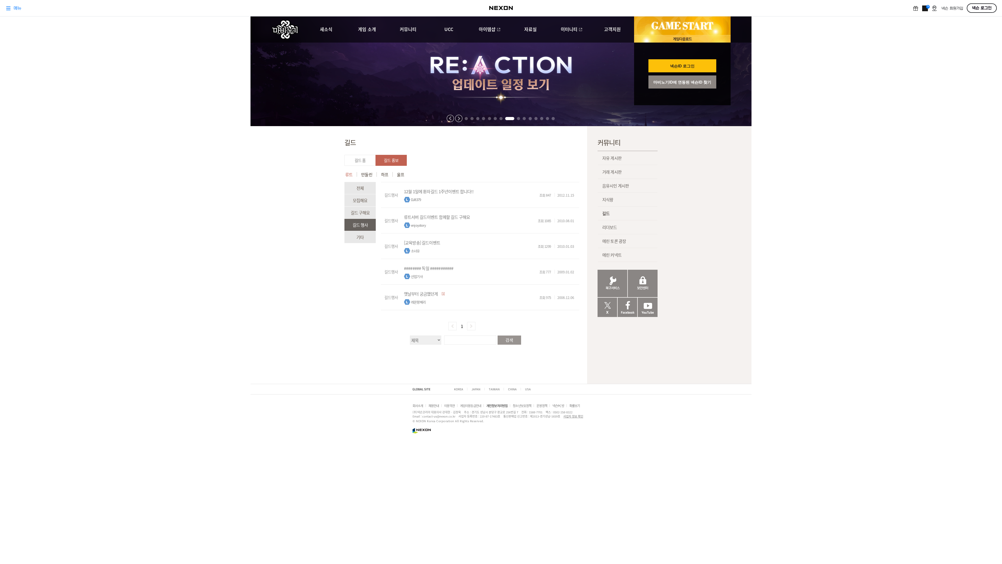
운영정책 (541, 405)
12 (536, 118)
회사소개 (418, 405)
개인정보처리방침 (497, 405)
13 (541, 118)
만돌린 (366, 174)
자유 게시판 (612, 158)
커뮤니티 (408, 29)
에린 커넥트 (612, 255)
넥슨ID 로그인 (682, 66)
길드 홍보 (391, 160)
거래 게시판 (612, 172)
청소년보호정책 (522, 405)
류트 (349, 174)
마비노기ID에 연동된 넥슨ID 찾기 (682, 82)
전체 (360, 188)
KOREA (458, 389)
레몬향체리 (418, 301)
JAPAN (476, 389)
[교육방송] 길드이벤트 (422, 242)
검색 (509, 340)
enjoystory (418, 225)
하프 (384, 174)
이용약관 (449, 405)
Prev (450, 118)
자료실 (530, 29)
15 (553, 118)
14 (547, 118)
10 (524, 118)
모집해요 (360, 200)
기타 (360, 237)
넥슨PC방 (558, 405)
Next (459, 118)
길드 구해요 (360, 212)
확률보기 (574, 405)
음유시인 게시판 (615, 186)
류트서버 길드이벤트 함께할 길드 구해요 (437, 217)
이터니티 (569, 29)
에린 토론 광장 (614, 241)
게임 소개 (367, 29)
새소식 (326, 29)
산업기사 (417, 276)
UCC (448, 29)
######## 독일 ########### (428, 268)
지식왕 (607, 199)
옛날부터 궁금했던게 (421, 294)
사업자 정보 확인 (573, 416)
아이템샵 (487, 29)
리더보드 (609, 227)
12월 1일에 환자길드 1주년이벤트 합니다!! (438, 191)
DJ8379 (416, 199)
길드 (606, 213)
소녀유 (415, 250)
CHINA (512, 389)
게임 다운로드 (682, 39)
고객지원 (612, 29)
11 (530, 118)
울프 (400, 174)
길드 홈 (360, 160)
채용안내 (433, 405)
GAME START (682, 25)
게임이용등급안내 (470, 405)
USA (528, 389)
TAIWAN (494, 389)
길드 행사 (360, 225)
